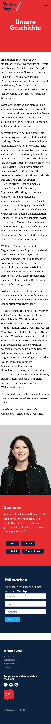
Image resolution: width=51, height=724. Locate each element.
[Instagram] (16, 685)
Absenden (13, 620)
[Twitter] (11, 685)
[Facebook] (6, 685)
